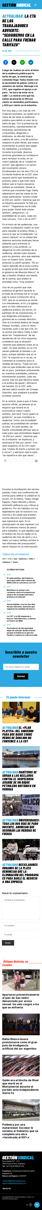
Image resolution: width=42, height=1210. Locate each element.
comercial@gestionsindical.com (13, 1181)
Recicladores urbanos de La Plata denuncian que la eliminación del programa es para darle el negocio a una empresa (20, 873)
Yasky (15, 562)
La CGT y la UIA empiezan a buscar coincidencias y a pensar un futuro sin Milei (21, 618)
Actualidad (12, 16)
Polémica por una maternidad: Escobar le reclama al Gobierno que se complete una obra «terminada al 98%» (20, 1131)
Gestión (16, 5)
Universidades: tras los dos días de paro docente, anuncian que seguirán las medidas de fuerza (21, 606)
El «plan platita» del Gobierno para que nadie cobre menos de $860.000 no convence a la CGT (21, 580)
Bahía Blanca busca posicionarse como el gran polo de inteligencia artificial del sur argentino (19, 1043)
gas (15, 559)
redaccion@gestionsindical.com (14, 1183)
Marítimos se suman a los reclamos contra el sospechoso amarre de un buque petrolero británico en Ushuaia (21, 593)
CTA (9, 559)
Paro (31, 559)
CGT (4, 559)
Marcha (23, 559)
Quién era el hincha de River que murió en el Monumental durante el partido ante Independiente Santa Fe (20, 1087)
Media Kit (7, 1188)
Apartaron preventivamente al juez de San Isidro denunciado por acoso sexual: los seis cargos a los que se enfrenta (20, 1001)
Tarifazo (6, 562)
